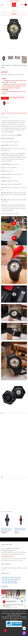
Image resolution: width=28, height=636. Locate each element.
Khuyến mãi (18, 611)
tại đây (11, 131)
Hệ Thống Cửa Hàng (17, 97)
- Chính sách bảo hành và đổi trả (9, 582)
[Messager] (24, 633)
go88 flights (8, 569)
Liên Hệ (23, 611)
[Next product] (12, 11)
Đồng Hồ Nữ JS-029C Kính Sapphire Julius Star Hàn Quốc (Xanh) (7, 530)
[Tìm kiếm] (22, 5)
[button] (2, 4)
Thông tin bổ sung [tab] (5, 117)
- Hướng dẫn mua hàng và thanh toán (10, 577)
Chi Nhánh (11, 611)
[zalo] (24, 628)
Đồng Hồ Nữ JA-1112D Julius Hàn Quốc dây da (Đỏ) (20, 530)
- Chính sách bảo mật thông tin (9, 581)
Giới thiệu (5, 611)
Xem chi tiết (13, 82)
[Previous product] (15, 11)
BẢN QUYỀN (5, 613)
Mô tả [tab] (2, 114)
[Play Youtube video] (14, 223)
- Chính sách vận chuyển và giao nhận (11, 579)
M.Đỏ (8, 103)
